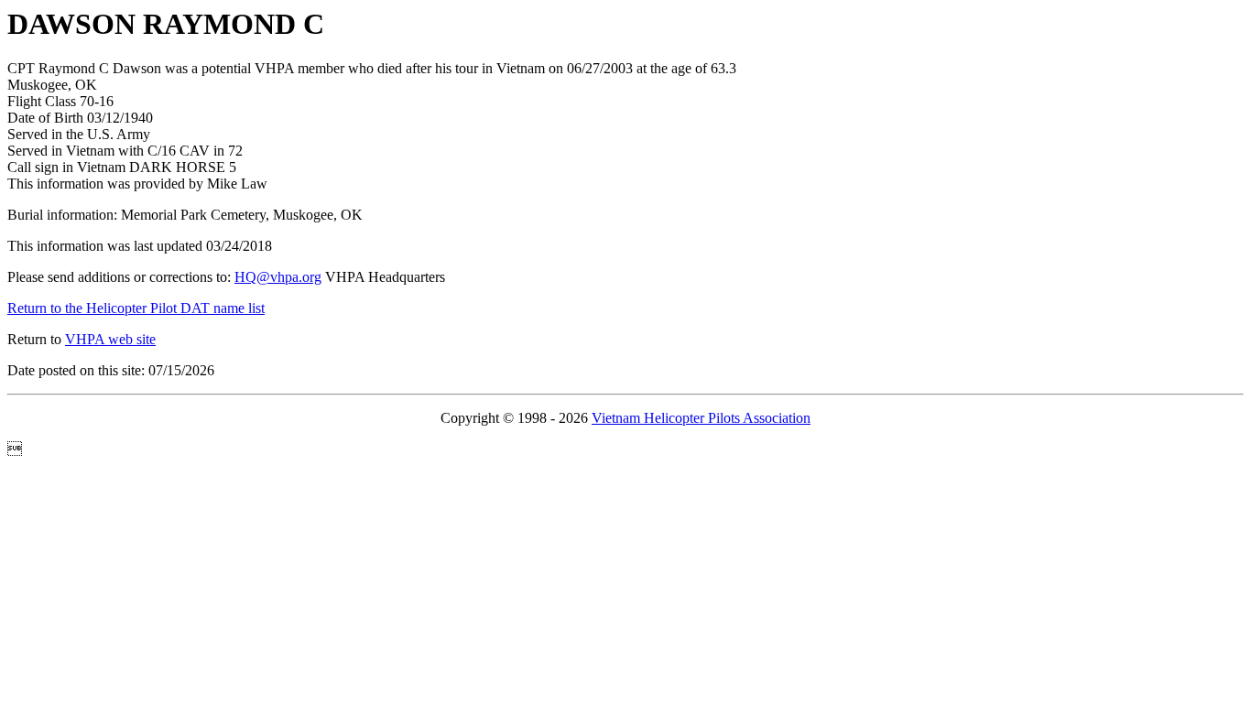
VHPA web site (110, 339)
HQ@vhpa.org (277, 277)
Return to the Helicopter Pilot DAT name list (136, 308)
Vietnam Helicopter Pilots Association (701, 418)
